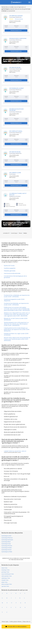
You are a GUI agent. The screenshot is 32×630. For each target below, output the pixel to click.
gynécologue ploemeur (7, 537)
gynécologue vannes (6, 549)
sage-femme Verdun (5, 586)
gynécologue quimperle (7, 539)
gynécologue (14, 233)
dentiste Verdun (4, 567)
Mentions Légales (5, 621)
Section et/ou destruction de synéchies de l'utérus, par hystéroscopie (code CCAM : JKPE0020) (17, 339)
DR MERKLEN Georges (16, 15)
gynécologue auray (6, 543)
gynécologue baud (6, 541)
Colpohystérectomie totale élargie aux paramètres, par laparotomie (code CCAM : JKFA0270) (17, 329)
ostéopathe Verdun (5, 580)
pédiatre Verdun (4, 582)
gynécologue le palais (7, 551)
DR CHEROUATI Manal (15, 131)
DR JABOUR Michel (15, 67)
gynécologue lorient (6, 535)
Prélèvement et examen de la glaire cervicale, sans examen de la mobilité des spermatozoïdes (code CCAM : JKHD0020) (17, 309)
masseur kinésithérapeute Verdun (8, 574)
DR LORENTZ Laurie (15, 172)
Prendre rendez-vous (16, 30)
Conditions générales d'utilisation (15, 621)
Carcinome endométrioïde (12, 273)
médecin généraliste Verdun (7, 576)
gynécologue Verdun (5, 572)
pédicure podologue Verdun (7, 584)
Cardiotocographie (9, 268)
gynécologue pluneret (7, 545)
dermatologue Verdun (5, 569)
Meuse (20, 233)
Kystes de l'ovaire (9, 265)
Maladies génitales (9, 271)
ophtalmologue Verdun (6, 578)
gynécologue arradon (7, 547)
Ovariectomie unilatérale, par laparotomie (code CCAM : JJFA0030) (17, 296)
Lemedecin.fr (6, 233)
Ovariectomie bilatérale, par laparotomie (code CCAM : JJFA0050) (16, 304)
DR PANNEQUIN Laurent (16, 88)
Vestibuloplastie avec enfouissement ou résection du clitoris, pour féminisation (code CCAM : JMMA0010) (16, 324)
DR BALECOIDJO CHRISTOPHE (17, 38)
